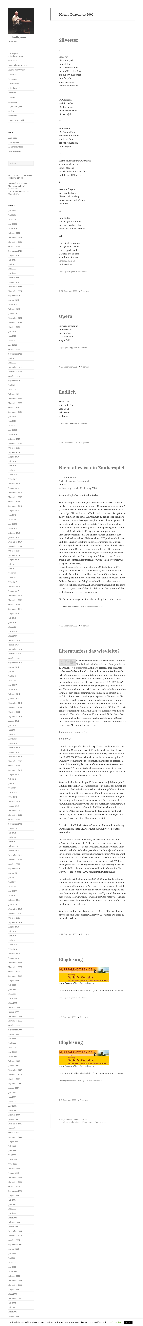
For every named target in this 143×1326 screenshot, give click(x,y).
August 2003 (13, 1289)
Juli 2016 (12, 618)
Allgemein (85, 291)
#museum (12, 102)
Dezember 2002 (15, 1298)
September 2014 (15, 716)
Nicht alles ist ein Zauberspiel (91, 468)
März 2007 (12, 1110)
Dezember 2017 (15, 542)
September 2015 (15, 662)
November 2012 (15, 815)
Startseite (12, 60)
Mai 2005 (12, 1209)
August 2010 (13, 927)
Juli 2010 (12, 931)
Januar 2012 (13, 850)
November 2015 (15, 654)
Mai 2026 (12, 219)
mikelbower (17, 37)
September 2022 (15, 354)
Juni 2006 (12, 1150)
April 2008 (12, 1052)
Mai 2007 (12, 1101)
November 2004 (15, 1235)
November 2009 (15, 967)
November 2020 (15, 403)
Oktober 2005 (14, 1186)
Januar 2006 (13, 1173)
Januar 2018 (13, 537)
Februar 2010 (14, 953)
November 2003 (15, 1285)
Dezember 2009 (15, 962)
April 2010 (12, 944)
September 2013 (15, 770)
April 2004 (12, 1267)
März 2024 (12, 304)
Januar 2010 (13, 958)
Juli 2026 (12, 210)
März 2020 (12, 434)
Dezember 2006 (15, 1124)
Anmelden (12, 138)
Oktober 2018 (14, 501)
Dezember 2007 (15, 1070)
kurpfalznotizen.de (84, 983)
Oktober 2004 (14, 1240)
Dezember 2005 (15, 1177)
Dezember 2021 (15, 367)
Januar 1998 (13, 1316)
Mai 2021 (12, 389)
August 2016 (13, 613)
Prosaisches (13, 74)
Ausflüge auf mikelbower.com (15, 54)
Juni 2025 (12, 264)
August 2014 (13, 721)
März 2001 (12, 1312)
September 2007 (15, 1083)
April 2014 (12, 739)
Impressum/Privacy (16, 70)
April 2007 (12, 1106)
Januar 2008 (13, 1065)
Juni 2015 (12, 676)
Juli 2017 (12, 564)
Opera (65, 316)
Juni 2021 (12, 385)
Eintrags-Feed (14, 142)
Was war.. (12, 93)
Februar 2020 (14, 439)
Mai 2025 (12, 269)
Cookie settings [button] (115, 1322)
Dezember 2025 (15, 237)
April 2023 (12, 345)
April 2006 (12, 1159)
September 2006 (15, 1137)
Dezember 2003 (15, 1280)
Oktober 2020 (14, 407)
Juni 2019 (12, 466)
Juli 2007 (12, 1092)
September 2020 (15, 412)
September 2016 (15, 609)
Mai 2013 (12, 788)
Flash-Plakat (86, 990)
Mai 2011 (12, 886)
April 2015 (12, 685)
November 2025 (15, 242)
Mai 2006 (12, 1155)
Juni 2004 (12, 1258)
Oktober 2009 (14, 971)
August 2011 (13, 873)
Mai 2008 (12, 1047)
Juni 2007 (12, 1097)
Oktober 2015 (14, 658)
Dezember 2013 (15, 756)
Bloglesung (71, 959)
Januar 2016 (13, 645)
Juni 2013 (12, 783)
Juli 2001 (12, 1307)
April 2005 (12, 1213)
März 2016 (12, 636)
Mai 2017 (12, 573)
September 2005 (15, 1191)
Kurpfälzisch (13, 83)
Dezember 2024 (15, 286)
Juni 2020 (12, 421)
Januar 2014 (13, 752)
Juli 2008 (12, 1039)
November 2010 (15, 913)
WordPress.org (14, 151)
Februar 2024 (14, 309)
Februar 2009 (14, 1007)
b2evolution (82, 272)
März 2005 (12, 1218)
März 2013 (12, 797)
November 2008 (15, 1021)
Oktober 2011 (14, 864)
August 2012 (13, 828)
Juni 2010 (12, 936)
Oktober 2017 (14, 551)
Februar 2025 (14, 278)
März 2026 (12, 228)
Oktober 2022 (14, 349)
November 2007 (15, 1074)
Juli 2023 (12, 331)
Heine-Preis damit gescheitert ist (85, 721)
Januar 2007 (13, 1119)
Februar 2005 (14, 1222)
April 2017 (12, 577)
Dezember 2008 (15, 1016)
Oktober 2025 (14, 246)
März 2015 (12, 689)
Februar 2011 (14, 900)
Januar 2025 (13, 282)
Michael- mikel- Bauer (72, 1122)
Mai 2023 (12, 340)
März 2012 (12, 842)
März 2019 (12, 479)
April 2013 (12, 792)
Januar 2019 (13, 488)
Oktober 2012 (14, 819)
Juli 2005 (12, 1200)
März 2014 (12, 743)
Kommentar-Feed (15, 147)
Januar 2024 (13, 313)
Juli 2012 (12, 833)
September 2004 (15, 1244)
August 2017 (13, 560)
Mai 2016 (12, 627)
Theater (11, 97)
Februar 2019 (14, 483)
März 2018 (12, 528)
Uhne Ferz (12, 115)
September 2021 (15, 380)
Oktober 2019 (14, 448)
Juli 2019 (12, 461)
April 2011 (12, 891)
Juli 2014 (12, 725)
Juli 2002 (12, 1303)
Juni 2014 (12, 730)
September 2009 (15, 976)
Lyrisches (12, 79)
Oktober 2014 (14, 712)
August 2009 (13, 980)
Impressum (88, 1122)
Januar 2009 (13, 1012)
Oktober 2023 (14, 327)
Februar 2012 (14, 846)
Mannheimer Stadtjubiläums (110, 664)
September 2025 (15, 251)
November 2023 (15, 322)
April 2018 (12, 524)
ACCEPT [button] (128, 1322)
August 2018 (13, 510)
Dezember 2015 (15, 649)
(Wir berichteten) (79, 667)
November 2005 (15, 1182)
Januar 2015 (13, 698)
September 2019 (15, 452)
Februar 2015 (14, 694)
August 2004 (13, 1249)
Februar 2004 (14, 1276)
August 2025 (13, 255)
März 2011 (12, 895)
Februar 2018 (14, 533)
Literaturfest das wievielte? (89, 651)
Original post (63, 272)
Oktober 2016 (14, 604)
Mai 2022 (12, 363)
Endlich (67, 392)
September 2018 (15, 506)
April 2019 (12, 474)
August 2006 (13, 1141)
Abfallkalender (83, 664)
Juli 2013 (12, 779)
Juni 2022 (12, 358)
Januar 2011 (13, 904)
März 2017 (12, 582)
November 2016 (15, 600)
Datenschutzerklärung (18, 65)
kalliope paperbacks (69, 488)
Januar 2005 (13, 1227)
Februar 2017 (14, 586)
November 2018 (15, 497)
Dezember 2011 (15, 855)
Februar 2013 (14, 801)
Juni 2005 (12, 1204)
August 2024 (13, 300)
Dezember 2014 (15, 703)
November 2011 (15, 859)
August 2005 (13, 1195)
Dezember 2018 (15, 492)
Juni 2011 (12, 882)
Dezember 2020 (15, 398)
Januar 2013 (13, 806)
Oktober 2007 (14, 1079)
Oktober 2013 (14, 765)
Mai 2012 (12, 837)
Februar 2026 (14, 233)
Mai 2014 (12, 734)
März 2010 (12, 949)
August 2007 (13, 1088)
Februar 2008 (14, 1061)
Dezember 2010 (15, 909)
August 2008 (13, 1034)
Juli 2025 (12, 260)
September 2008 (15, 1030)
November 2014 (15, 707)
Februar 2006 (14, 1168)
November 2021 (15, 372)
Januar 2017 (13, 591)
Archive (11, 111)
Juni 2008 (12, 1043)
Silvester (68, 40)
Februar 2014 (14, 748)
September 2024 (15, 295)
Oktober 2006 (14, 1133)
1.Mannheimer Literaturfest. (73, 732)
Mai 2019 (12, 470)
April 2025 (12, 273)
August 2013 (13, 774)
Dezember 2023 (15, 318)
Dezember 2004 (15, 1231)
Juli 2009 (12, 985)
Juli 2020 (12, 416)
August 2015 (13, 667)
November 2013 (15, 761)
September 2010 (15, 922)
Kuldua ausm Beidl (16, 120)
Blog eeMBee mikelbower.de (92, 606)
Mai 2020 (12, 425)
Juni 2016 (12, 622)
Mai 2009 (12, 994)
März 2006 (12, 1164)
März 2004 (12, 1271)
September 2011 (15, 868)
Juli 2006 (12, 1146)
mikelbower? (14, 88)
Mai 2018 (12, 519)
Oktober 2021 (14, 376)
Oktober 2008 (14, 1025)
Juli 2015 (12, 671)
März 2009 (12, 1003)
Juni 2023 (12, 336)
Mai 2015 (12, 680)
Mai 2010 (12, 940)
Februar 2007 (14, 1115)
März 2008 (12, 1056)
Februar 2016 (14, 640)
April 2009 (12, 998)
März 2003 (12, 1294)
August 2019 (13, 457)
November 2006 (15, 1128)
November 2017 (15, 546)
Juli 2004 (12, 1253)
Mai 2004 (12, 1262)
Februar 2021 (14, 394)
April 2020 (12, 430)
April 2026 (12, 224)
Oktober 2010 (14, 918)
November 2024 (15, 291)
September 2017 (15, 555)
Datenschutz (100, 1122)
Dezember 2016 (15, 595)
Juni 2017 (12, 568)
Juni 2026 (12, 215)
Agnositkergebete (15, 106)
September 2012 (15, 824)
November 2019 (15, 443)
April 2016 (12, 631)
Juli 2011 (12, 877)
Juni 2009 (12, 989)
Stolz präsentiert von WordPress (73, 1119)
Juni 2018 (12, 515)
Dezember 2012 (15, 810)
